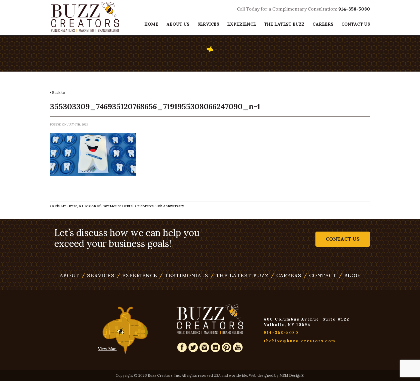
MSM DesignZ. (292, 375)
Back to (58, 92)
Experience (241, 24)
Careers (323, 24)
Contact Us (355, 24)
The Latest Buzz (284, 24)
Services (208, 24)
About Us (177, 24)
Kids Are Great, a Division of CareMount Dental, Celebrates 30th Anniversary (118, 206)
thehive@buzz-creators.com (300, 341)
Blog (349, 275)
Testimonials (241, 37)
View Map (107, 348)
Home (151, 24)
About (70, 275)
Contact (320, 275)
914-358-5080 (354, 9)
